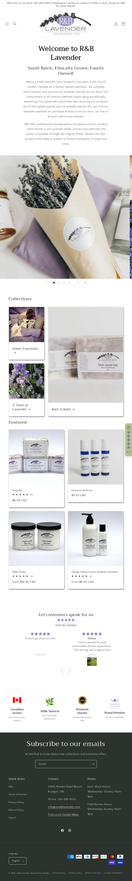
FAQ (11, 786)
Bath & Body (61, 409)
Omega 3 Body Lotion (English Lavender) (95, 572)
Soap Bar (17, 490)
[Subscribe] (93, 764)
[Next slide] (78, 282)
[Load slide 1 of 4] (54, 282)
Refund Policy (16, 810)
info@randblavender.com (64, 807)
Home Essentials (25, 349)
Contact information (113, 873)
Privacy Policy (16, 802)
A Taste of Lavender (20, 407)
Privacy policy (75, 873)
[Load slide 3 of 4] (64, 282)
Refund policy (59, 873)
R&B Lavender (23, 873)
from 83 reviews (66, 624)
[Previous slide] (45, 282)
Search (12, 817)
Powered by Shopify (40, 873)
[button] (7, 24)
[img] (66, 620)
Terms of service (93, 873)
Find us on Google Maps (63, 814)
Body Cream (19, 572)
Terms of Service (18, 794)
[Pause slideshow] (86, 282)
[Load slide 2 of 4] (59, 282)
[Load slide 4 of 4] (69, 282)
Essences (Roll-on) (82, 490)
